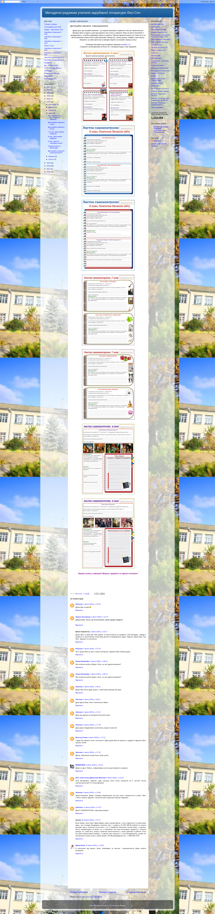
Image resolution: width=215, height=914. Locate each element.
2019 (49, 163)
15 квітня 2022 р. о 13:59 (95, 845)
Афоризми (48, 76)
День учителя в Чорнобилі (160, 39)
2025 (49, 87)
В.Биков (154, 76)
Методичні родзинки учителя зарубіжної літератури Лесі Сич (93, 13)
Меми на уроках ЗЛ (158, 50)
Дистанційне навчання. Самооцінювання (56, 152)
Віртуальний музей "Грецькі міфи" (158, 79)
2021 (49, 99)
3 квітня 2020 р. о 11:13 (91, 712)
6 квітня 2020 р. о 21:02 (115, 778)
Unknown (79, 604)
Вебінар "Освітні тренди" (160, 91)
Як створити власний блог (160, 71)
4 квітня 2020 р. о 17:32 (92, 752)
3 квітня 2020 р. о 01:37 (99, 617)
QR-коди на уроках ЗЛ (159, 47)
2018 (49, 166)
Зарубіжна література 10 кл (54, 57)
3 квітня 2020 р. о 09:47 (91, 699)
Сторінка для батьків (51, 73)
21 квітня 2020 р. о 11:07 (92, 807)
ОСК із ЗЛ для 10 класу (159, 42)
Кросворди (48, 71)
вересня (51, 107)
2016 (49, 172)
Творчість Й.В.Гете (158, 73)
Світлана (79, 699)
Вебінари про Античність (160, 88)
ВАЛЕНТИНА (80, 765)
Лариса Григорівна (82, 617)
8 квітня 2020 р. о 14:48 (92, 792)
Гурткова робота (50, 79)
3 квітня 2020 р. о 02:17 (99, 632)
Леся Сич (157, 141)
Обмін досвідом (157, 107)
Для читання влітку (51, 65)
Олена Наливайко (82, 661)
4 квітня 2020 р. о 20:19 (94, 765)
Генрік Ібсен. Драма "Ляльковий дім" (160, 131)
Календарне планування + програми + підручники (161, 36)
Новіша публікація (79, 892)
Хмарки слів (155, 55)
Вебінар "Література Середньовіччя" (158, 103)
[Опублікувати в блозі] (97, 594)
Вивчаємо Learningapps (159, 68)
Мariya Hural (80, 845)
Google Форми (156, 45)
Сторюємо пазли (157, 65)
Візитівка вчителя (157, 24)
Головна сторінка (107, 892)
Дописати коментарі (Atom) (92, 897)
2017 (49, 169)
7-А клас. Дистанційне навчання (56, 133)
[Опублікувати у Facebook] (102, 594)
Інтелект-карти (156, 58)
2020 (49, 102)
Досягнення (155, 27)
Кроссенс (154, 53)
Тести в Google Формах (52, 68)
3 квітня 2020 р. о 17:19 (92, 725)
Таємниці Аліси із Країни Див (54, 147)
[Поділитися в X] (99, 594)
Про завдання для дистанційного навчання (54, 117)
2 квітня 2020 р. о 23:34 (92, 604)
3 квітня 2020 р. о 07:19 (92, 649)
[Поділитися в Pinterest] (104, 594)
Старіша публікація (136, 892)
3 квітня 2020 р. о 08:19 (98, 661)
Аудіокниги (48, 63)
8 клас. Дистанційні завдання (55, 137)
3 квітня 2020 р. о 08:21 (92, 687)
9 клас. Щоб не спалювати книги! (55, 142)
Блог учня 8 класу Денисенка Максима (90, 778)
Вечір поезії (155, 86)
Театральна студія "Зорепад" (161, 127)
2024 (49, 90)
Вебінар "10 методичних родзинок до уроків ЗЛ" (160, 99)
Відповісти (79, 610)
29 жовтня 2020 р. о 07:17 (91, 820)
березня (51, 156)
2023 (49, 93)
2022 (49, 96)
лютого (51, 159)
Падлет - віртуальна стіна (53, 29)
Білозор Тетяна (81, 737)
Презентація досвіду (158, 29)
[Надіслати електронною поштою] (95, 594)
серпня (51, 110)
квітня (50, 113)
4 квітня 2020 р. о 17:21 (96, 737)
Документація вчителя (159, 32)
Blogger (123, 905)
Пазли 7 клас (49, 46)
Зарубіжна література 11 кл (54, 60)
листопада (52, 104)
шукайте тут (125, 44)
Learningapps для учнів (52, 27)
